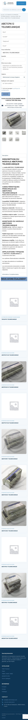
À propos (4, 686)
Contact (22, 3)
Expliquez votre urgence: (7, 81)
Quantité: (3, 56)
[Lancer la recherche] (24, 9)
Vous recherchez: (5, 49)
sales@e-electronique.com (10, 699)
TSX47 (3, 671)
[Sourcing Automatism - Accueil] (8, 3)
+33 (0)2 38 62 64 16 (9, 702)
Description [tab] (5, 155)
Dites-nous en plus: (6, 63)
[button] (23, 114)
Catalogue (4, 691)
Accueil (2, 14)
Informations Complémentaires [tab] (10, 274)
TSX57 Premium (5, 668)
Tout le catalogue (6, 678)
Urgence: (3, 74)
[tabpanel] (14, 215)
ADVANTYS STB (6, 676)
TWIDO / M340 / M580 (7, 673)
